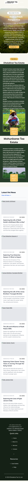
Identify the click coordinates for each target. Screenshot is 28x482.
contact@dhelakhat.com (15, 426)
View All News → (6, 195)
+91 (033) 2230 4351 (15, 425)
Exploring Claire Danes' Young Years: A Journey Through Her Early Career (13, 364)
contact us (13, 47)
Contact (15, 449)
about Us (14, 441)
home (15, 438)
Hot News (22, 217)
